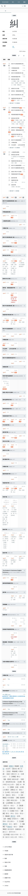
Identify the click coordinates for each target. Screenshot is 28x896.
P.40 (24, 182)
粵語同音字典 (14, 180)
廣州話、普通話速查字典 (17, 91)
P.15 (16, 665)
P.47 (16, 647)
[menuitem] (14, 847)
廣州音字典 (14, 178)
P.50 (16, 633)
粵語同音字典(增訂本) (16, 98)
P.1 (24, 736)
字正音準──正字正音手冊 (18, 145)
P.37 (8, 486)
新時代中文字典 (15, 88)
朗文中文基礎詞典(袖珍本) (18, 168)
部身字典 (13, 185)
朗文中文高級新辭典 (16, 140)
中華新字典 (14, 70)
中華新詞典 (14, 142)
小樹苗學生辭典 (15, 152)
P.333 (24, 709)
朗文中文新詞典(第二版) (17, 94)
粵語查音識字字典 (16, 174)
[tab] (5, 11)
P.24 (16, 486)
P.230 (24, 720)
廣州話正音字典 (15, 79)
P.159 (6, 381)
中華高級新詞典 (15, 68)
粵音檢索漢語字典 (15, 76)
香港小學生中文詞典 (16, 171)
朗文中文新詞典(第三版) (17, 73)
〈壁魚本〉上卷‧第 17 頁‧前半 (18, 744)
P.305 (24, 679)
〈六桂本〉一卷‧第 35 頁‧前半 (18, 745)
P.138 (24, 729)
